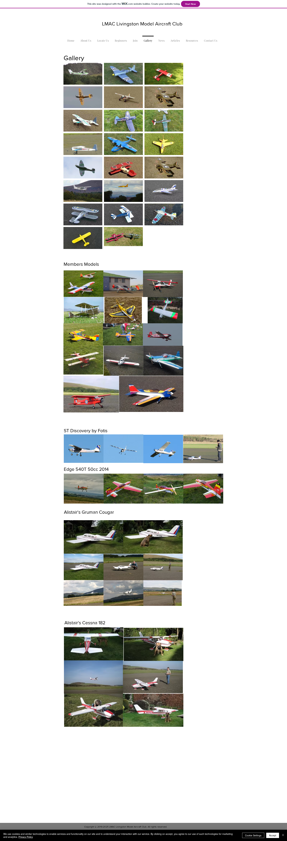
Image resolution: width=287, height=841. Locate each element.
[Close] (283, 835)
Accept (272, 835)
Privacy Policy (25, 837)
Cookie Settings (253, 835)
